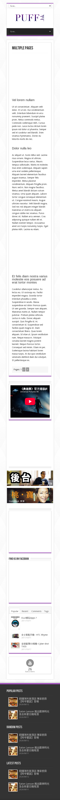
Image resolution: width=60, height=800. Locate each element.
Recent (25, 611)
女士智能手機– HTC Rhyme (34, 635)
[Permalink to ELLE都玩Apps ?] (15, 623)
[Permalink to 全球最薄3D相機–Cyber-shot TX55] (15, 645)
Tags (46, 611)
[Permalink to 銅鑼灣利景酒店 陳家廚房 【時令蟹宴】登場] (13, 702)
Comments (36, 611)
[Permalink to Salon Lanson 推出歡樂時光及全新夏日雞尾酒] (13, 714)
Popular (14, 611)
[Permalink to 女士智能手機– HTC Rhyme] (15, 636)
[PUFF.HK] (30, 20)
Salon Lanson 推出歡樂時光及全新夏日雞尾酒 (34, 713)
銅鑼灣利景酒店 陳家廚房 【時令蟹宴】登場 (33, 700)
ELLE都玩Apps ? (29, 618)
